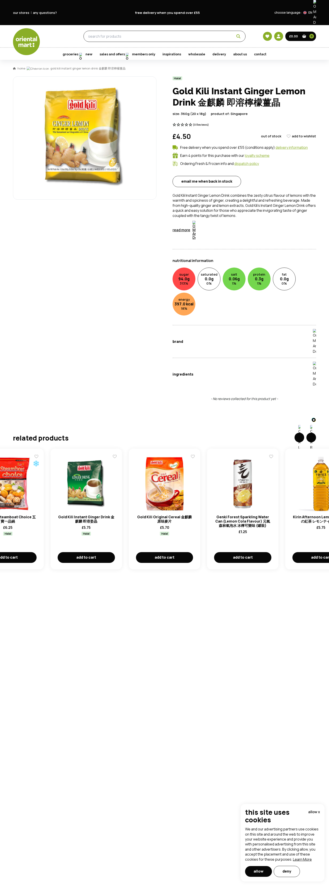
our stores (21, 13)
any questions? (45, 13)
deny (286, 871)
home (21, 68)
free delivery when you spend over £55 (167, 12)
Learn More (302, 859)
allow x (314, 811)
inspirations (171, 54)
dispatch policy (246, 163)
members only (143, 54)
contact (260, 54)
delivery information (292, 147)
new (88, 54)
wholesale (196, 54)
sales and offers (112, 54)
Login (221, 254)
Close (266, 188)
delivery (219, 54)
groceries (57, 36)
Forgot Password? (220, 271)
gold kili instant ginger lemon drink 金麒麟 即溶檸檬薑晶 (88, 68)
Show (260, 238)
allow (258, 871)
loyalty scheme (257, 155)
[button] (309, 12)
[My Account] (278, 36)
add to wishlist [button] (304, 136)
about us (240, 54)
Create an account (232, 297)
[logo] (26, 41)
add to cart (86, 557)
